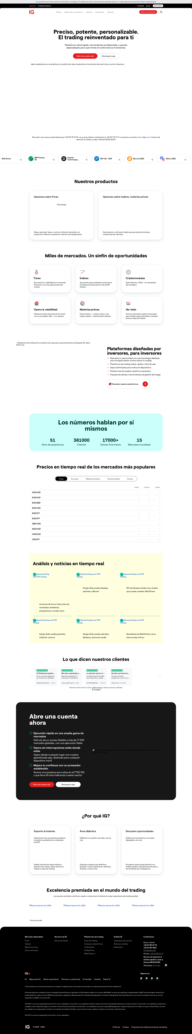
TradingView (89, 947)
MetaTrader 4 (89, 953)
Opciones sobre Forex (46, 196)
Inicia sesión (158, 6)
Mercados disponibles (34, 937)
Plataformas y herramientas (73, 12)
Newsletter (118, 947)
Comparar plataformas (93, 944)
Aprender (110, 12)
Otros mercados (31, 950)
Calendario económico (123, 941)
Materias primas (89, 309)
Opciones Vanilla (61, 941)
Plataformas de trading (93, 937)
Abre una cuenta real (148, 12)
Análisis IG (118, 937)
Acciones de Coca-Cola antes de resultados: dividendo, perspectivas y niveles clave (54, 607)
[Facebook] (141, 978)
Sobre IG (89, 12)
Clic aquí (156, 965)
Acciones (74, 479)
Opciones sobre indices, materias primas (125, 196)
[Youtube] (152, 978)
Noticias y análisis (121, 944)
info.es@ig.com (144, 137)
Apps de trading (90, 941)
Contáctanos (148, 937)
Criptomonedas (135, 278)
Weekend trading (93, 479)
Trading (58, 12)
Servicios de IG (61, 937)
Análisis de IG (99, 12)
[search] (161, 12)
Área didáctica (88, 831)
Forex (37, 278)
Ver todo (131, 309)
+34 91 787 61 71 (156, 954)
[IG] (31, 12)
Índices (84, 278)
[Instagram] (147, 978)
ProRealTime (89, 950)
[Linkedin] (157, 978)
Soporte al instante (44, 831)
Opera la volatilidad (45, 309)
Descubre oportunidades (140, 831)
